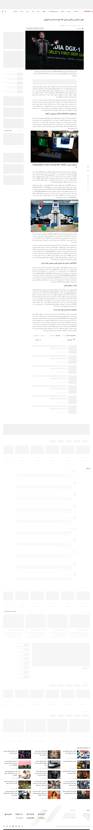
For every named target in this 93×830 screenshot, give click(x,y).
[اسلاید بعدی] (1, 141)
